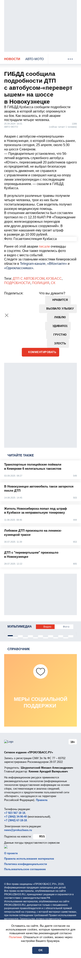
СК (53, 283)
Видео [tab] (47, 626)
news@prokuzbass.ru (18, 830)
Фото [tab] (66, 626)
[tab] (10, 635)
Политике (15, 937)
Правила (41, 800)
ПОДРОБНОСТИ (17, 283)
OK (40, 950)
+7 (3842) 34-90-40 (15, 816)
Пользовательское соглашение (25, 869)
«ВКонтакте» (57, 263)
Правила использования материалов (29, 858)
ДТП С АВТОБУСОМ (28, 278)
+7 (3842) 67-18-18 (15, 820)
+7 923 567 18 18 (14, 812)
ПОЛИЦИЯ (40, 283)
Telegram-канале (32, 263)
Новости (12, 59)
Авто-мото (34, 59)
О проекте (11, 853)
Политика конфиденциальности (25, 864)
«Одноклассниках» (18, 268)
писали (44, 246)
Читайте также (20, 455)
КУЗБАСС (54, 278)
